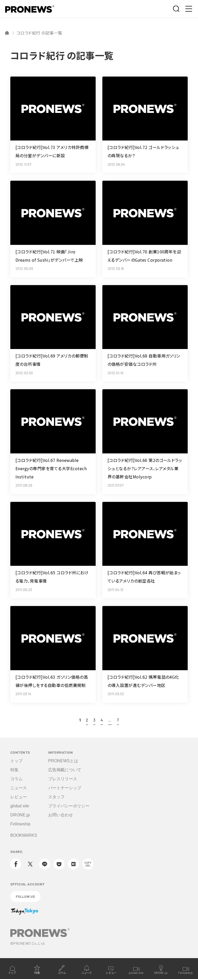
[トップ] (7, 33)
